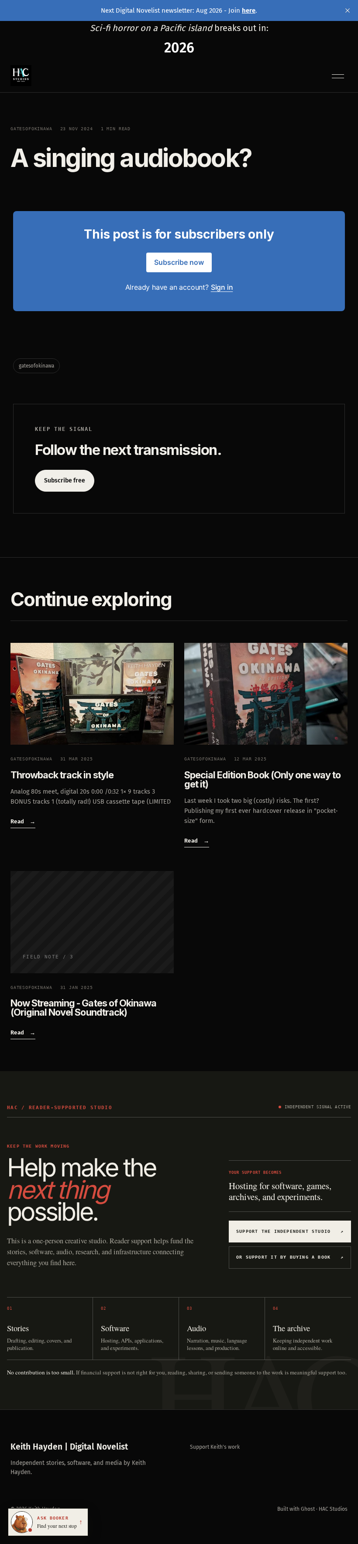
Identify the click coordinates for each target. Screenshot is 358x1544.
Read (22, 821)
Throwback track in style (62, 775)
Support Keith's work (215, 1447)
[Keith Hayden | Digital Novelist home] (20, 75)
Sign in (222, 287)
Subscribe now (179, 262)
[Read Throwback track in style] (92, 694)
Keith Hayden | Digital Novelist (69, 1447)
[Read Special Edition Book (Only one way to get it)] (266, 694)
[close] (348, 10)
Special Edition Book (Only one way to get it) (262, 779)
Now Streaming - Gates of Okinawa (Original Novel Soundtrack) (83, 1007)
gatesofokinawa (31, 128)
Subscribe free (64, 480)
